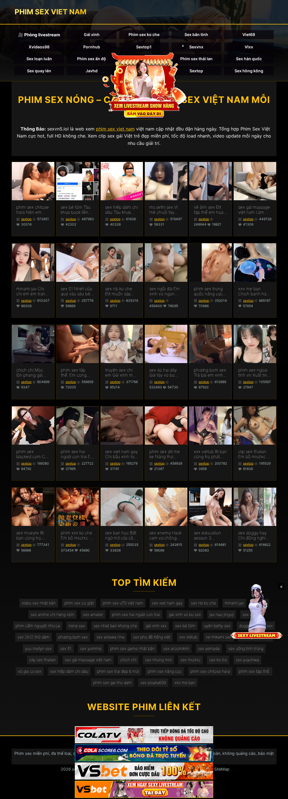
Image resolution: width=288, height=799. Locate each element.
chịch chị (128, 659)
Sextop (196, 70)
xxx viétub (188, 636)
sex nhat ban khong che (115, 625)
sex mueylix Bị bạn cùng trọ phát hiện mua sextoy (30, 535)
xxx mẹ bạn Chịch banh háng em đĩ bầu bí (254, 291)
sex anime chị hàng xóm (52, 614)
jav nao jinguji (222, 614)
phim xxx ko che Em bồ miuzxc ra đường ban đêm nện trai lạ (77, 535)
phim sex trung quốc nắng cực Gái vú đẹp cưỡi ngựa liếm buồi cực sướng (208, 291)
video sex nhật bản (39, 602)
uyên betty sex (217, 625)
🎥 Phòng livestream (39, 34)
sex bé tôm (185, 625)
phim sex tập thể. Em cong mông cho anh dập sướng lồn (75, 373)
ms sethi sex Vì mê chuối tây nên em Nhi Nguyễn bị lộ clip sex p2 (165, 210)
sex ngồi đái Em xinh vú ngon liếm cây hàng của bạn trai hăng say (164, 291)
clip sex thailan (42, 659)
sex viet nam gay (167, 602)
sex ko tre (218, 659)
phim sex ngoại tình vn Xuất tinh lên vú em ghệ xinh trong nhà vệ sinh (254, 373)
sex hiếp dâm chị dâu (69, 671)
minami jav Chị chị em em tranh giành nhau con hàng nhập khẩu (32, 291)
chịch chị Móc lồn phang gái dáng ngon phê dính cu (31, 373)
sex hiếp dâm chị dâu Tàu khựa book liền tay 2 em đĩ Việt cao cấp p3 (121, 210)
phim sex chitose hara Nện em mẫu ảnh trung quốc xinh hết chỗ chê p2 (32, 210)
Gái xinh (92, 34)
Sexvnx (196, 46)
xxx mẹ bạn (185, 682)
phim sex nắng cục (165, 671)
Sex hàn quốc (249, 58)
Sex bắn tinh (196, 34)
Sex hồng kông (249, 70)
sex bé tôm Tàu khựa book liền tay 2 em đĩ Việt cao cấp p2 (76, 210)
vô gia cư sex (29, 671)
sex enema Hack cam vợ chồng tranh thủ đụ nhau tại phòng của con (165, 535)
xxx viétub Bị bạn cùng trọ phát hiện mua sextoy (210, 454)
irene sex (77, 625)
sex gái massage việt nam (88, 659)
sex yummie (91, 648)
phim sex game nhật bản (132, 648)
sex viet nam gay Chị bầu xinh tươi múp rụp (121, 454)
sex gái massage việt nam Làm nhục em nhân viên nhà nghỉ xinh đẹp (254, 210)
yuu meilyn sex (38, 648)
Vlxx (249, 46)
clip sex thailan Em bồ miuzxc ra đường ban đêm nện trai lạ (254, 454)
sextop (26, 219)
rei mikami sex (218, 636)
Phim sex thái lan (196, 58)
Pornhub (91, 46)
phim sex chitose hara (210, 671)
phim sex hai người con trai (136, 614)
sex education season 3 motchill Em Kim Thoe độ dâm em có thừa (210, 535)
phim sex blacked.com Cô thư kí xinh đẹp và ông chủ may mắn (32, 454)
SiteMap (222, 769)
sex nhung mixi (158, 659)
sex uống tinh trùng (245, 648)
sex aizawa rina (110, 636)
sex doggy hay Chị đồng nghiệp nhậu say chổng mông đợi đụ (254, 535)
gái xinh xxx (156, 625)
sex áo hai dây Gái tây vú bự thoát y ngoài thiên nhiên (163, 373)
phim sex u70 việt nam (123, 602)
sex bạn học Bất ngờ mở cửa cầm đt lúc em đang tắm (121, 535)
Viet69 (248, 34)
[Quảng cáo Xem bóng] (144, 734)
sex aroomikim (176, 648)
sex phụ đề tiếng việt (151, 636)
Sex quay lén (39, 70)
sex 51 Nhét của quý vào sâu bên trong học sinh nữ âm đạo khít (77, 291)
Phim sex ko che (144, 34)
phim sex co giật (79, 602)
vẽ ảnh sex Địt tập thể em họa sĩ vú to (208, 210)
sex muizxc (191, 659)
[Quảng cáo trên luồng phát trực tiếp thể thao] (144, 789)
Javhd (92, 70)
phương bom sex (73, 636)
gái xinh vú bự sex (185, 614)
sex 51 (65, 648)
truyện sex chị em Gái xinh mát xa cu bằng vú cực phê (120, 373)
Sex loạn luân (39, 58)
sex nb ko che (203, 602)
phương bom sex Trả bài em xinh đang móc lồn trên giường (210, 373)
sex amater (93, 614)
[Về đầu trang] (275, 792)
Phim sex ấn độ (91, 58)
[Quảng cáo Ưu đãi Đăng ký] (144, 753)
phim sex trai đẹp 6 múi (118, 671)
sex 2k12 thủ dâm (33, 636)
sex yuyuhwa (247, 659)
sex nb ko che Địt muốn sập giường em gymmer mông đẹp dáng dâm (119, 291)
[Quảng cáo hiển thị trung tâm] (144, 84)
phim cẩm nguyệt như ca (37, 625)
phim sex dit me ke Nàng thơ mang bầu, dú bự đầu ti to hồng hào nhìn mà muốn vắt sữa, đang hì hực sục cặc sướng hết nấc (165, 454)
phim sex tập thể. (254, 671)
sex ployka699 (153, 682)
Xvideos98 (39, 46)
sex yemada (209, 648)
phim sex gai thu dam (112, 682)
